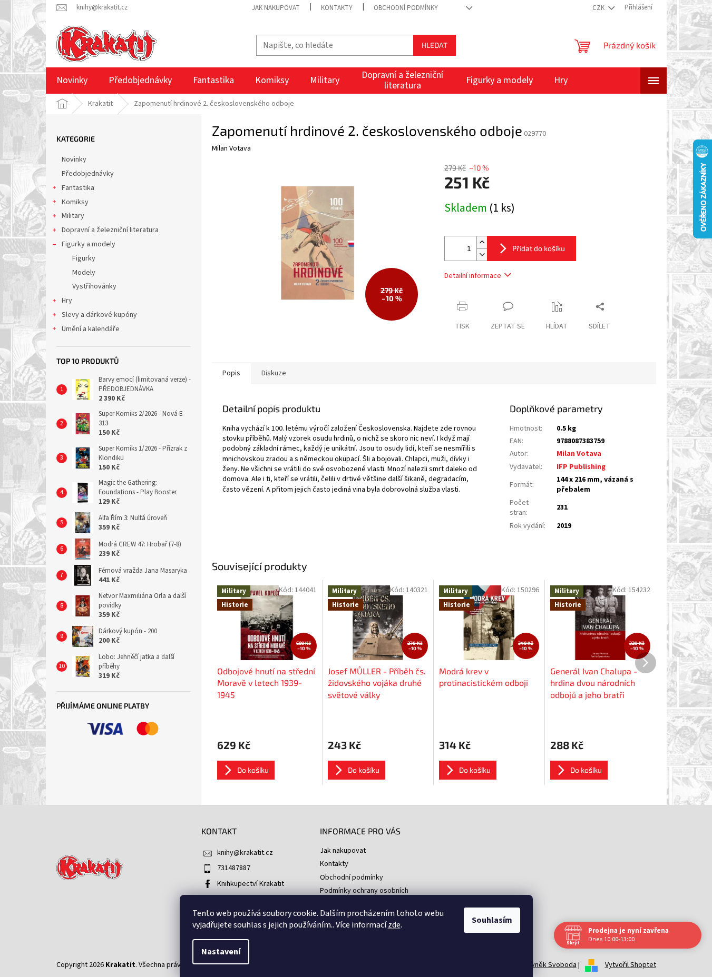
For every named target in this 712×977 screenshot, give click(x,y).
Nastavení (220, 952)
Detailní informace (472, 276)
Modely (83, 272)
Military (73, 216)
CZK (599, 8)
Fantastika (78, 188)
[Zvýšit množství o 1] (481, 242)
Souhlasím (492, 920)
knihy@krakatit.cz (245, 853)
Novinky (74, 159)
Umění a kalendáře (91, 329)
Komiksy (75, 202)
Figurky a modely (88, 244)
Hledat (434, 45)
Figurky (83, 258)
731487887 (233, 868)
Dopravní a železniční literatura (110, 230)
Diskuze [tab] (273, 373)
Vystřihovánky (94, 286)
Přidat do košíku (538, 248)
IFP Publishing (581, 467)
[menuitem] (72, 80)
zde (394, 925)
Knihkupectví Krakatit (250, 884)
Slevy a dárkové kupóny (99, 315)
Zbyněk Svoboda (550, 965)
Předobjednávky (88, 173)
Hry (67, 300)
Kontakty (337, 8)
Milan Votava (579, 453)
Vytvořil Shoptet (630, 965)
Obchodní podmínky (406, 8)
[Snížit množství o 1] (481, 254)
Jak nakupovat (276, 8)
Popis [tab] (231, 373)
